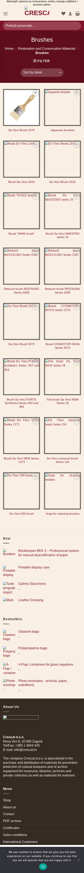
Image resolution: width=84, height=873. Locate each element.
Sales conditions (15, 835)
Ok (43, 866)
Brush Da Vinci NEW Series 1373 (21, 460)
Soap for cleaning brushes (63, 513)
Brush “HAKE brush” (22, 233)
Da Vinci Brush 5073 (21, 344)
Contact (8, 814)
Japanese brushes (62, 130)
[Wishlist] (63, 13)
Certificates (11, 828)
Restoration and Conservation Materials (46, 48)
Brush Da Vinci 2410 (21, 181)
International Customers (20, 842)
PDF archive (12, 821)
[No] (78, 861)
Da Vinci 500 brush (21, 513)
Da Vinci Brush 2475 (21, 130)
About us (9, 807)
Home (9, 48)
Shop (7, 800)
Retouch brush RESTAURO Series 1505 (62, 290)
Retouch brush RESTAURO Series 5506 (21, 290)
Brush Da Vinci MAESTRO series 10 (63, 235)
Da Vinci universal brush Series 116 (62, 460)
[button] (5, 14)
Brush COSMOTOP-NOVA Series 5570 (63, 346)
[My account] (70, 13)
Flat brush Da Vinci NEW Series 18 (62, 401)
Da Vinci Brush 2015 (62, 181)
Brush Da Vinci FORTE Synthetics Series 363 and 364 (21, 403)
